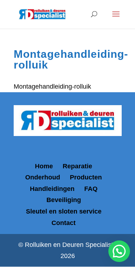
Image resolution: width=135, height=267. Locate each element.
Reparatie (77, 166)
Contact (63, 222)
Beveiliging (63, 199)
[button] (119, 251)
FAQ (91, 188)
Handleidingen (52, 188)
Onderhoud (42, 177)
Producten (86, 177)
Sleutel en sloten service (64, 211)
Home (44, 166)
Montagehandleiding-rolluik (52, 86)
